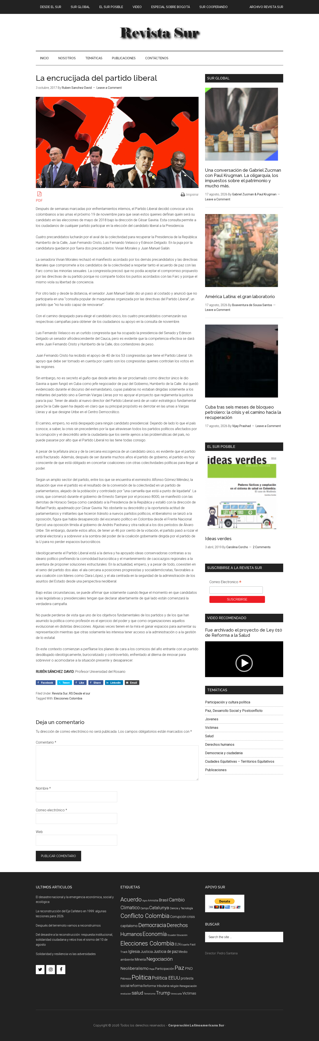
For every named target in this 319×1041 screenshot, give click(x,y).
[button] (244, 663)
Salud (209, 736)
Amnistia (153, 900)
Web (39, 832)
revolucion (125, 993)
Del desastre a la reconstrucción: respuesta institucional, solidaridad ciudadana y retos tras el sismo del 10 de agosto (74, 939)
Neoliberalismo (134, 968)
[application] (244, 663)
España (185, 944)
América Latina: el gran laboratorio (240, 296)
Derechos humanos (219, 744)
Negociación (159, 959)
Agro (144, 900)
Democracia (152, 925)
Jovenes (211, 719)
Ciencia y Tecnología (181, 908)
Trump (163, 993)
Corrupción (178, 917)
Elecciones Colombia (68, 698)
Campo (144, 908)
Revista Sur (60, 693)
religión (174, 986)
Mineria (140, 959)
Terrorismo (149, 993)
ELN (178, 944)
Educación (182, 935)
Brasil (163, 900)
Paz (179, 967)
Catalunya (159, 907)
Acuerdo (131, 899)
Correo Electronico (225, 582)
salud (137, 993)
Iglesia (134, 951)
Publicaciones (216, 770)
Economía (155, 934)
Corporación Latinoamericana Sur (159, 32)
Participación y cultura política (227, 702)
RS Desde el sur (79, 693)
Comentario (46, 742)
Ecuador (172, 935)
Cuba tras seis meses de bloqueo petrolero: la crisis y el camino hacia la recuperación (243, 412)
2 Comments (262, 547)
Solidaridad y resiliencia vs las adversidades (66, 954)
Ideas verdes (218, 538)
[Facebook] (61, 969)
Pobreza (125, 978)
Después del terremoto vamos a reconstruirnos (68, 925)
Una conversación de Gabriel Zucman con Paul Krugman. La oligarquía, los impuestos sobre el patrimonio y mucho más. (243, 178)
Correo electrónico (51, 810)
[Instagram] (50, 969)
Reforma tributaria (156, 986)
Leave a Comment (109, 87)
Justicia (146, 952)
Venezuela (176, 993)
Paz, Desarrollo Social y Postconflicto (234, 711)
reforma (136, 985)
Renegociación (188, 986)
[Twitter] (40, 969)
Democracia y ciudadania (224, 753)
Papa (152, 969)
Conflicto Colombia (144, 915)
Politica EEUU (166, 978)
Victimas (211, 728)
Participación (164, 969)
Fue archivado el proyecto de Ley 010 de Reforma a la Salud (243, 632)
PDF (39, 200)
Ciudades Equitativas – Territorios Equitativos (239, 761)
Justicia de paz (165, 951)
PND (189, 968)
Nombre (43, 788)
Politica (141, 977)
